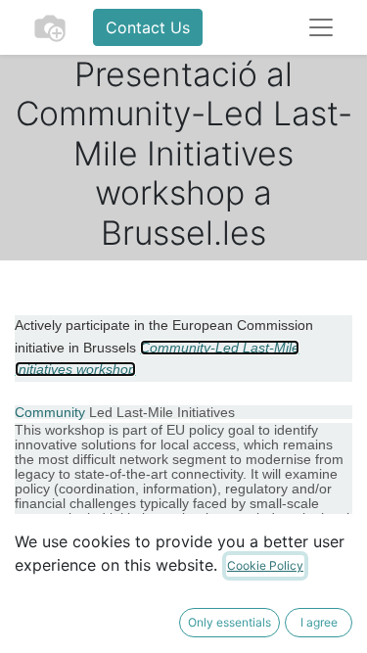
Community (50, 412)
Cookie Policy (265, 565)
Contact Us (148, 27)
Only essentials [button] (229, 622)
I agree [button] (319, 622)
